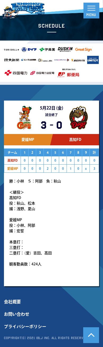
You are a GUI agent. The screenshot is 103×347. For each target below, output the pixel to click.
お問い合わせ (16, 314)
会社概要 (12, 302)
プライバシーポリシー (25, 326)
